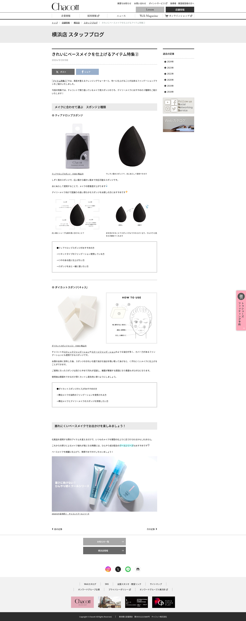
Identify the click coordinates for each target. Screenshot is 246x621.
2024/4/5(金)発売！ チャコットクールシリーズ (70, 514)
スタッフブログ (91, 22)
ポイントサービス (157, 3)
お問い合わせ (140, 3)
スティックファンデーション (77, 351)
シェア (87, 71)
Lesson (150, 9)
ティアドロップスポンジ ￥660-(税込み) (68, 174)
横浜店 (77, 22)
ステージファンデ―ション (103, 351)
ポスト (63, 71)
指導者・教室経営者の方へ (182, 3)
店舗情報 (179, 9)
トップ (55, 22)
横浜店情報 (103, 550)
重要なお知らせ (124, 3)
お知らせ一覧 (103, 541)
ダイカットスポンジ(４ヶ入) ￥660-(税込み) (69, 346)
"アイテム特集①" (60, 80)
